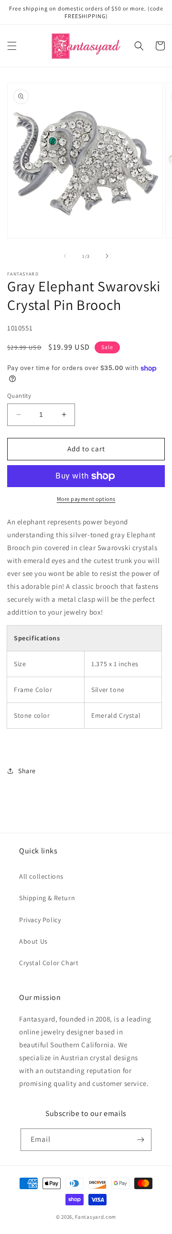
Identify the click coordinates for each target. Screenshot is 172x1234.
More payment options (86, 498)
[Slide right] (107, 255)
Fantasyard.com (95, 1216)
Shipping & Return (47, 898)
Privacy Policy (40, 919)
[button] (11, 45)
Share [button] (27, 770)
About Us (33, 941)
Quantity (19, 396)
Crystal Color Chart (48, 962)
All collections (41, 876)
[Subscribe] (140, 1139)
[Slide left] (64, 255)
